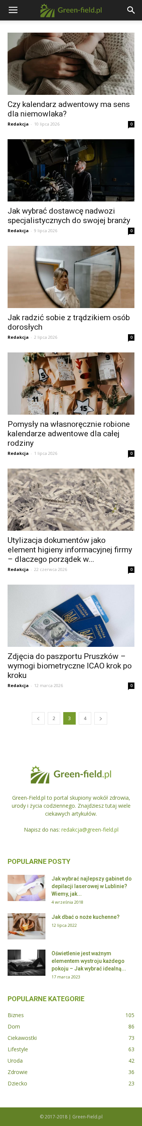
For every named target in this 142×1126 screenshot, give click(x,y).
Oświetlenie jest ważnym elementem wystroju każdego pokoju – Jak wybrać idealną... (88, 961)
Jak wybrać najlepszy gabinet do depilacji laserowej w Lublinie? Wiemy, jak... (91, 886)
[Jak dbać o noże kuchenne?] (26, 926)
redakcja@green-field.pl (90, 829)
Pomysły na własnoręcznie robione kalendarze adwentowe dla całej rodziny (69, 434)
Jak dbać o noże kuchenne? (85, 917)
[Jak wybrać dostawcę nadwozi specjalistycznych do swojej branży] (71, 170)
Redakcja (18, 124)
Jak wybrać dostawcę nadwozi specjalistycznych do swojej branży (69, 215)
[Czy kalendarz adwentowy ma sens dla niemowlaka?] (71, 64)
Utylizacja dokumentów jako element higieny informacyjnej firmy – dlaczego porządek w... (70, 550)
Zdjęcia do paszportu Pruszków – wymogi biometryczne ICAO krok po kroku (70, 666)
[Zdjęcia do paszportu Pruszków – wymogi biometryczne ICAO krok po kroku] (71, 616)
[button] (131, 10)
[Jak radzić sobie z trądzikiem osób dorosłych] (71, 277)
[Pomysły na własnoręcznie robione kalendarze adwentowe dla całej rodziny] (71, 383)
